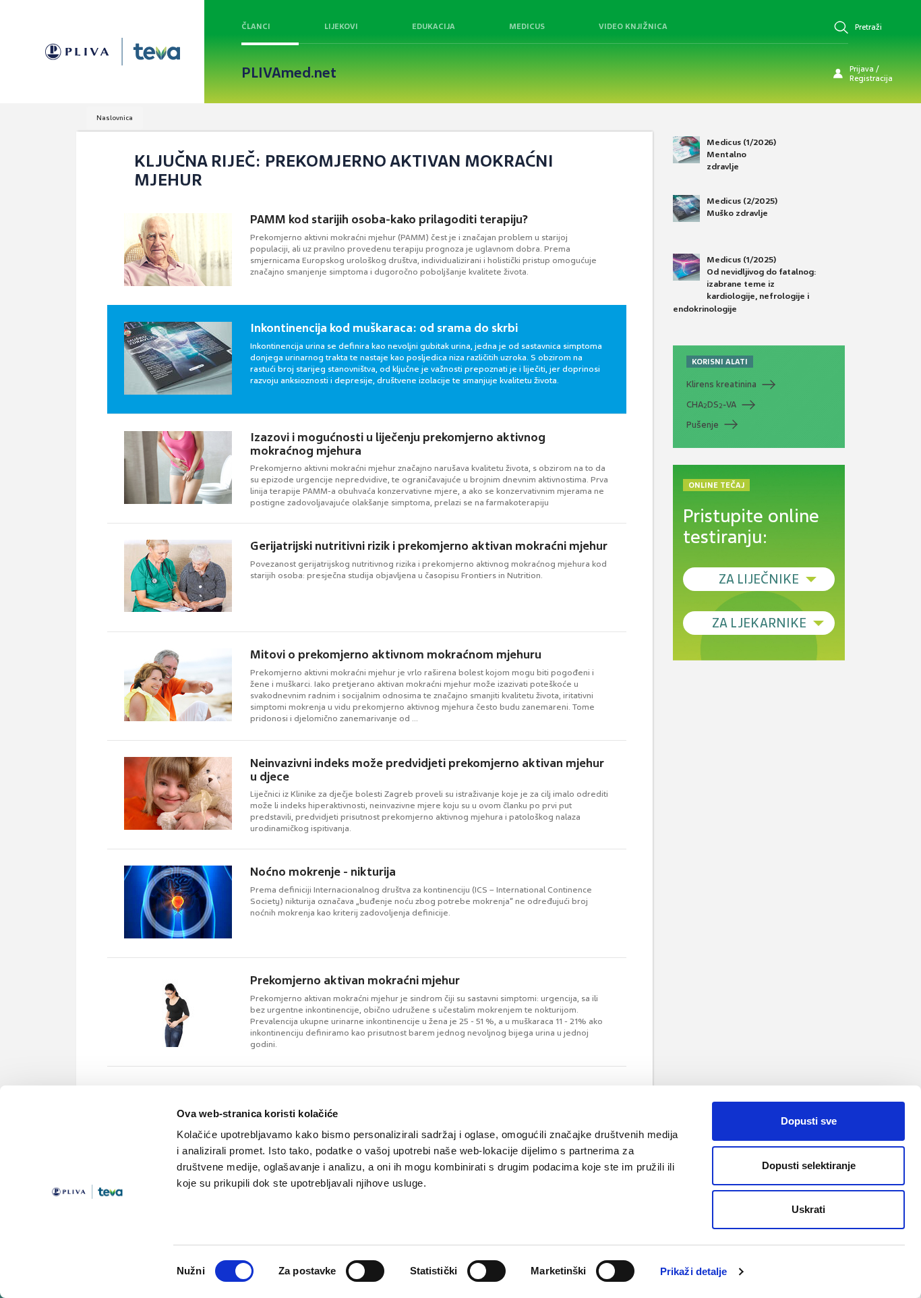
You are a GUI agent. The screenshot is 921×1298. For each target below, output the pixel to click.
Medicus (527, 26)
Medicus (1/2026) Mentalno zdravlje (741, 154)
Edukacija (433, 26)
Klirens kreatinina (721, 384)
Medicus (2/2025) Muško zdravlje (742, 207)
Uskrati (808, 1209)
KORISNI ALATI (720, 361)
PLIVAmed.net (288, 73)
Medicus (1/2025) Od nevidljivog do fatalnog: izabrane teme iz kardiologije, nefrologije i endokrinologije (744, 284)
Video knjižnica (633, 26)
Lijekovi (341, 26)
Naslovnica (114, 117)
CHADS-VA (711, 405)
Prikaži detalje (693, 1271)
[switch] (365, 1271)
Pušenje (702, 424)
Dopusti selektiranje (809, 1165)
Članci (255, 26)
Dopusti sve (809, 1121)
